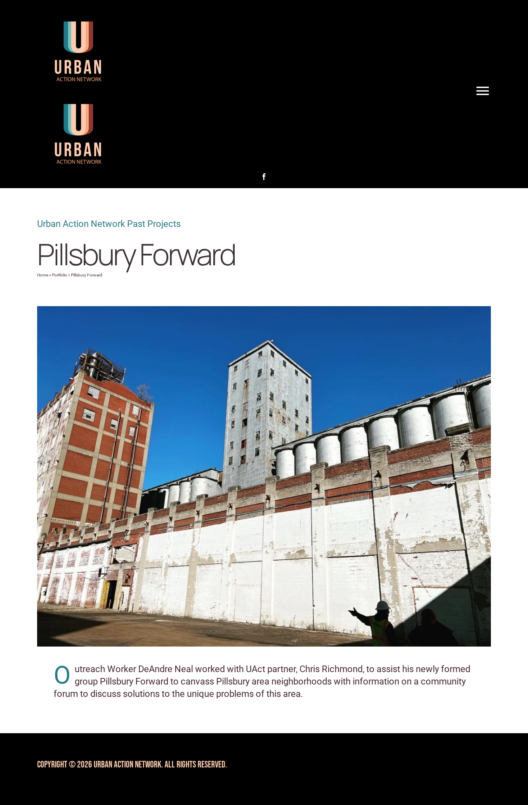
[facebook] (264, 176)
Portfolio (59, 275)
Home (42, 275)
